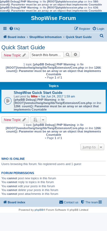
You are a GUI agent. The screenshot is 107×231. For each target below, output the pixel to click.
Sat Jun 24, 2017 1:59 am (58, 96)
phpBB (39, 209)
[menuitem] (14, 28)
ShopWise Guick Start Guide (38, 93)
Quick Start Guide (23, 47)
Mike (34, 96)
